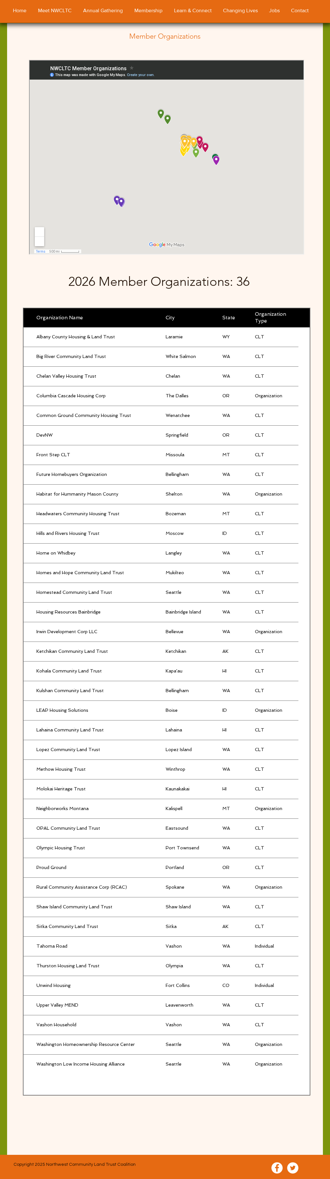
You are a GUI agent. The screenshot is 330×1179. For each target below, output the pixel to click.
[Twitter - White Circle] (292, 1168)
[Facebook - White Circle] (277, 1168)
